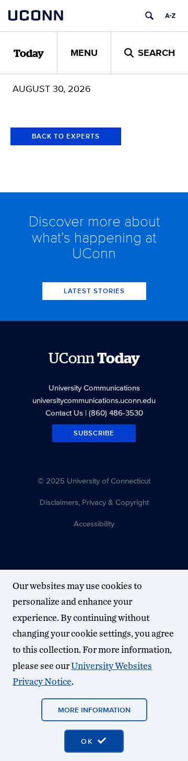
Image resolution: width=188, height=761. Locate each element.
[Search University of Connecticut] (149, 15)
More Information (94, 710)
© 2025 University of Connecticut (94, 480)
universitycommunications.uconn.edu (94, 400)
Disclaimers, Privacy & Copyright (94, 502)
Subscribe (94, 433)
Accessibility (94, 523)
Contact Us (64, 412)
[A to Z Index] (170, 15)
